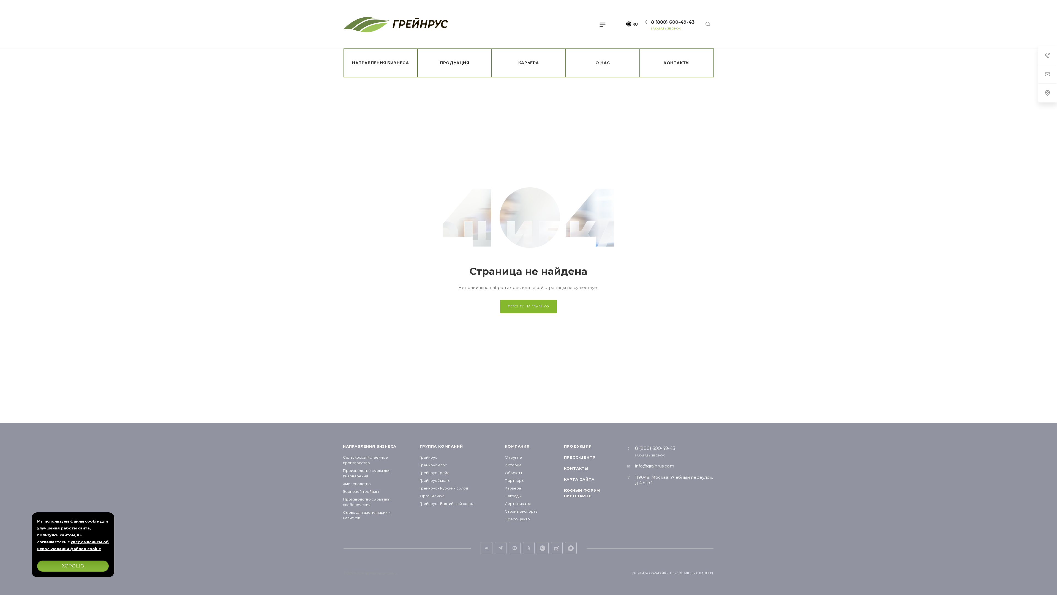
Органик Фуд (432, 496)
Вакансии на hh (543, 548)
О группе (513, 457)
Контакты (576, 468)
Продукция (578, 446)
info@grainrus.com (654, 466)
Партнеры (514, 480)
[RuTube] (557, 548)
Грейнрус (428, 457)
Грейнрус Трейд (434, 472)
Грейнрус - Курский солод (444, 488)
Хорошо (73, 566)
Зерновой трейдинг (361, 491)
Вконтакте (486, 548)
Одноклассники (529, 548)
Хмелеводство (357, 484)
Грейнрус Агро (433, 465)
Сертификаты (518, 503)
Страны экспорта (521, 511)
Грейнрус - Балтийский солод (447, 503)
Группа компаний (441, 446)
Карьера (513, 488)
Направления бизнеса (369, 446)
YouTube (515, 548)
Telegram (500, 548)
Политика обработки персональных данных (671, 573)
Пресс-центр (517, 519)
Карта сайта (579, 479)
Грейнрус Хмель (435, 480)
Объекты (513, 472)
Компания (517, 446)
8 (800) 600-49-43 (672, 22)
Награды (513, 496)
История (513, 465)
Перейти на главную (528, 306)
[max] (571, 548)
